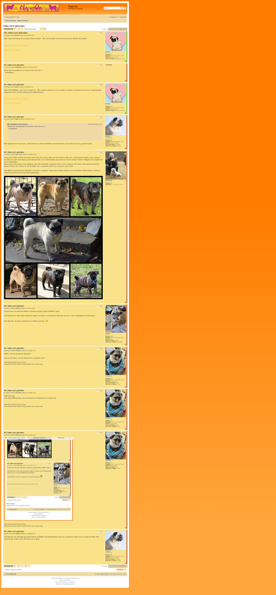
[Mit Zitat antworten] (101, 33)
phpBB (59, 578)
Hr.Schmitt (108, 376)
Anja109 (107, 333)
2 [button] (114, 29)
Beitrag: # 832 (9, 67)
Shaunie (107, 52)
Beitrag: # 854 (9, 87)
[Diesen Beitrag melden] (97, 33)
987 (111, 183)
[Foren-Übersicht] (36, 9)
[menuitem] (17, 17)
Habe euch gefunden (14, 26)
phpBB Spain (67, 580)
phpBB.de (72, 582)
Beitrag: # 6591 (9, 533)
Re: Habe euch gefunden (15, 33)
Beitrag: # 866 (9, 119)
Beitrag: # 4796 (9, 154)
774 (111, 54)
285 (111, 140)
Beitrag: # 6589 (9, 392)
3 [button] (116, 29)
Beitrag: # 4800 (9, 308)
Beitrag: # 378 (9, 35)
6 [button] (123, 29)
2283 (111, 336)
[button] (109, 29)
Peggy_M (108, 136)
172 (111, 378)
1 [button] (111, 29)
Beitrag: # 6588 (9, 350)
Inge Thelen (108, 180)
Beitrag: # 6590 (9, 435)
